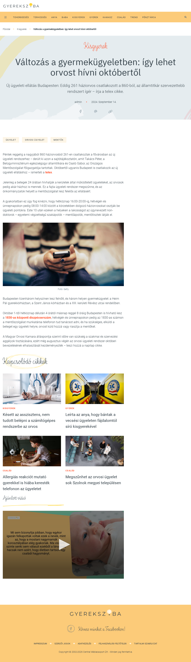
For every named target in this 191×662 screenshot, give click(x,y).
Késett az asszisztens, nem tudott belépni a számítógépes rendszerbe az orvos (29, 420)
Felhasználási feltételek (113, 643)
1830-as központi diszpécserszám (28, 317)
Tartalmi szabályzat (145, 643)
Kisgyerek (22, 29)
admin (78, 101)
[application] (63, 545)
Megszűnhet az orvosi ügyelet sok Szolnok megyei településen (93, 480)
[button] (63, 544)
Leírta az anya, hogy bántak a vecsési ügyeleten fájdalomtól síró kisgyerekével (91, 420)
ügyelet (11, 140)
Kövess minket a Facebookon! (101, 629)
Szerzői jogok (62, 643)
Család (7, 470)
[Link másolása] (110, 111)
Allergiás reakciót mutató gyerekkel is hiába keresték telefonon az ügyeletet (26, 483)
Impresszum (40, 643)
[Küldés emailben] (95, 111)
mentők (58, 140)
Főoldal (6, 29)
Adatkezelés (84, 643)
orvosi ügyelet (35, 140)
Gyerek (69, 408)
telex (48, 172)
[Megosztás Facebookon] (80, 111)
